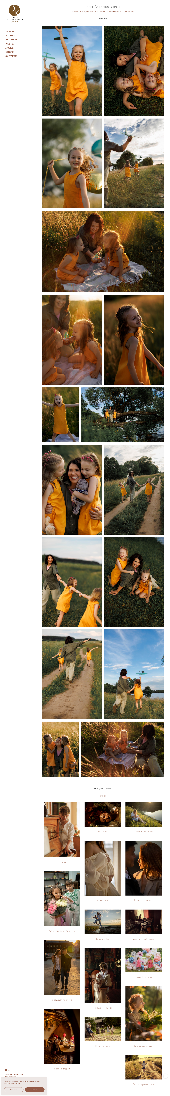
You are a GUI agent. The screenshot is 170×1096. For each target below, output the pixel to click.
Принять (35, 1090)
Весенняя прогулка (143, 900)
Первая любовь (103, 1046)
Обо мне (10, 35)
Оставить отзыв (102, 18)
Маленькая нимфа (143, 1046)
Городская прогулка (62, 999)
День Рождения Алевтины (62, 930)
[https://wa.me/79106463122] (9, 1069)
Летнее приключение (144, 1084)
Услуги (9, 43)
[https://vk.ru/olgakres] (6, 1069)
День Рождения (144, 977)
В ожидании (103, 900)
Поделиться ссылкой (104, 788)
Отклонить (13, 1090)
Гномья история (62, 1068)
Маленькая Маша (143, 831)
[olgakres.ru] (14, 14)
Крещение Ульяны (103, 1007)
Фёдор (62, 862)
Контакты (11, 56)
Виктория (103, 831)
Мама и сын (102, 938)
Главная (10, 31)
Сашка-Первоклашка (144, 938)
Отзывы (9, 47)
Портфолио (12, 39)
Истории (10, 52)
